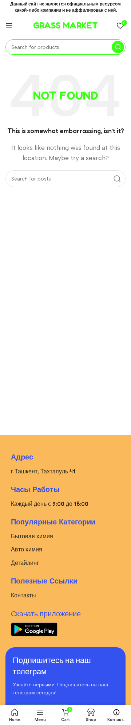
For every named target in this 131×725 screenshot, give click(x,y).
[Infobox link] (65, 25)
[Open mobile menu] (9, 25)
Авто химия (26, 549)
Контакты (23, 595)
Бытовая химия (32, 536)
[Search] (118, 47)
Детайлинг (25, 562)
